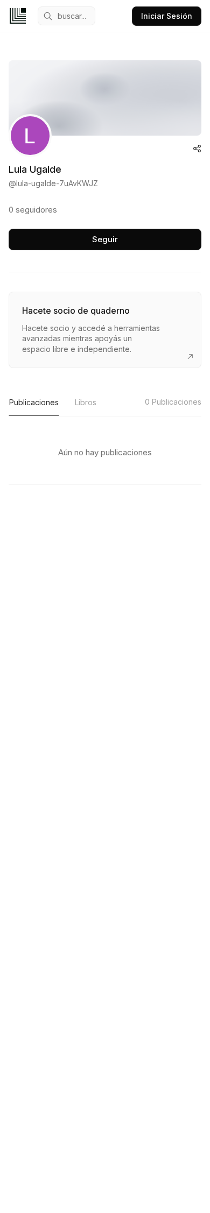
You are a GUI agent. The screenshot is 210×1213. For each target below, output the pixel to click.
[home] (18, 16)
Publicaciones (34, 402)
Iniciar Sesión (166, 15)
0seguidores (33, 209)
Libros (85, 402)
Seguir (105, 239)
